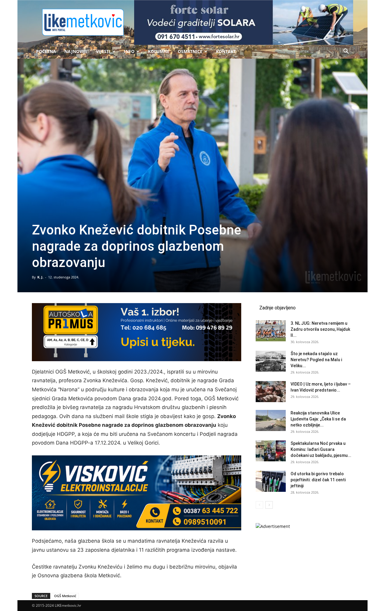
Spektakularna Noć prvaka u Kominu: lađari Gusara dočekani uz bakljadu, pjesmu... (321, 449)
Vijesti (103, 51)
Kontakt (226, 51)
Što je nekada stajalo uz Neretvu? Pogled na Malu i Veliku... (316, 359)
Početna (46, 51)
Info (129, 51)
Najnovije (76, 51)
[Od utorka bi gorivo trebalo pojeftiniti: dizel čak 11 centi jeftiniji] (271, 481)
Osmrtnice (190, 51)
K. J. (40, 277)
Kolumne (158, 51)
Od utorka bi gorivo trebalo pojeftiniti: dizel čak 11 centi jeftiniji (318, 479)
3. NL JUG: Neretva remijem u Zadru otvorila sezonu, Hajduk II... (320, 329)
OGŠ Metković (65, 596)
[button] (346, 52)
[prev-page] (259, 505)
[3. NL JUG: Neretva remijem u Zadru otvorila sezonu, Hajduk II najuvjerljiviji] (271, 330)
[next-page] (269, 505)
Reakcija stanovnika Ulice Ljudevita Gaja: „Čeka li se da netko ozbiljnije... (318, 419)
